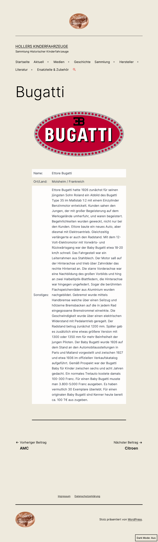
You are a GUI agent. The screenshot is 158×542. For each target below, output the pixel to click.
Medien (59, 62)
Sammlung (102, 62)
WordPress (135, 519)
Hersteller (126, 62)
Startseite (22, 62)
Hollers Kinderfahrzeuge (41, 46)
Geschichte (82, 62)
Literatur (21, 69)
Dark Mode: (143, 537)
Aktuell (39, 62)
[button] (74, 70)
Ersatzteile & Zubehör (53, 69)
